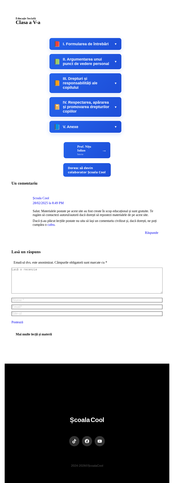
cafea (51, 224)
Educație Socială (26, 18)
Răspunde (151, 232)
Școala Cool (41, 198)
